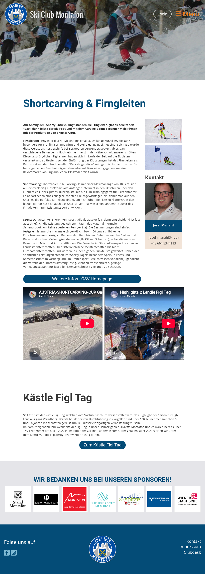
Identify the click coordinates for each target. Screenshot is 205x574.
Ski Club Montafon (56, 14)
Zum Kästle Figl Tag (102, 444)
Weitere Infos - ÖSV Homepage (82, 278)
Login (162, 14)
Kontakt (194, 541)
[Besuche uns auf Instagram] (14, 553)
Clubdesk (192, 552)
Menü (190, 14)
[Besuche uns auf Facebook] (7, 553)
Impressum (190, 546)
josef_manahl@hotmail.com (170, 237)
